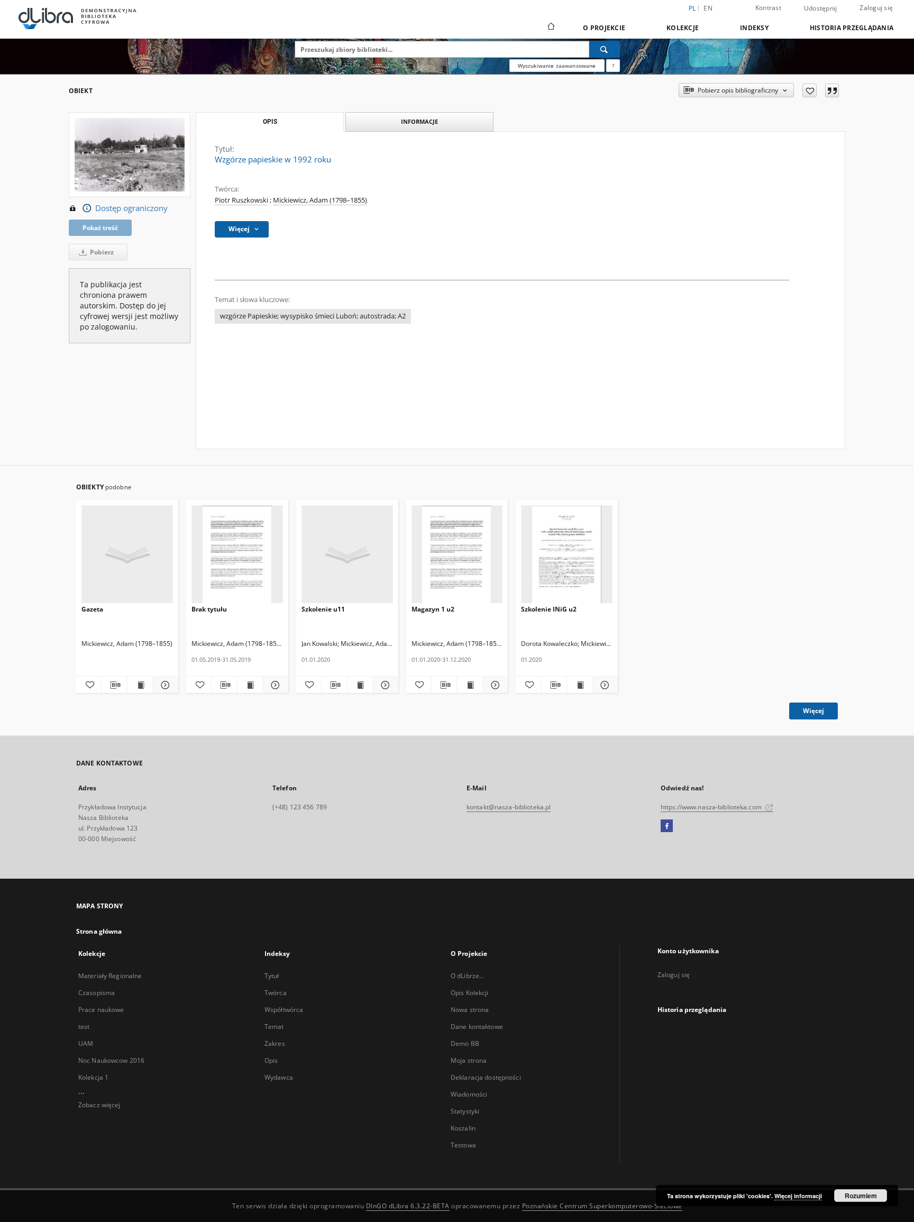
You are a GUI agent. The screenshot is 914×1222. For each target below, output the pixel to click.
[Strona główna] (550, 27)
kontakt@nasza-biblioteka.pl (509, 806)
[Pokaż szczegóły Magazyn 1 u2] (493, 685)
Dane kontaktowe (477, 1026)
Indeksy (754, 27)
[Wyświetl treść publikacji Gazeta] (139, 685)
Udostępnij (820, 8)
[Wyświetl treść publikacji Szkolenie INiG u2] (579, 685)
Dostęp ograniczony (131, 208)
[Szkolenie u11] (347, 555)
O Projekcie (604, 27)
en (707, 8)
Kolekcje (682, 27)
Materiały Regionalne (110, 975)
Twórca (275, 992)
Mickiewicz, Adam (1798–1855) (320, 200)
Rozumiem (861, 1195)
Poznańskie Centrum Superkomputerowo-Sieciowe (602, 1205)
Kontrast (768, 7)
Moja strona (469, 1060)
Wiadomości (469, 1094)
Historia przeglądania (851, 27)
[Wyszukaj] (604, 49)
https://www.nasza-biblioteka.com (712, 806)
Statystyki (465, 1111)
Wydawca (278, 1077)
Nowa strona (470, 1009)
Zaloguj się (876, 7)
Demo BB (465, 1043)
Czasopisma (96, 992)
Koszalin (463, 1128)
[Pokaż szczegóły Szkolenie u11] (383, 685)
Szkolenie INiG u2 (549, 609)
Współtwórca (283, 1009)
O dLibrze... (467, 975)
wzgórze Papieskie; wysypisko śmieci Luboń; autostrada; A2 (313, 316)
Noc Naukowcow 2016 (111, 1060)
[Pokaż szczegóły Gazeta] (163, 685)
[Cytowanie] (832, 90)
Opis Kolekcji (470, 992)
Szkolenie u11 (323, 609)
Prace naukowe (101, 1009)
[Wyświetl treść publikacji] (249, 685)
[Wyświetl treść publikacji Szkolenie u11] (360, 685)
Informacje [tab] (419, 121)
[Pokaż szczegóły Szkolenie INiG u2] (603, 685)
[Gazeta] (127, 555)
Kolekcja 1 (93, 1077)
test (83, 1026)
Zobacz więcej (99, 1104)
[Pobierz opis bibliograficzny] (114, 685)
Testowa (463, 1145)
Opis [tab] (270, 121)
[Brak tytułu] (237, 555)
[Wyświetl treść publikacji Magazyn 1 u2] (469, 685)
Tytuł (271, 975)
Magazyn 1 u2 (433, 609)
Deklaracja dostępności (486, 1077)
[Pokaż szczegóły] (273, 685)
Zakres (274, 1043)
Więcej (813, 710)
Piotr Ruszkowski (241, 200)
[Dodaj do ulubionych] (809, 90)
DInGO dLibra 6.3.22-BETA (408, 1205)
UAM (85, 1043)
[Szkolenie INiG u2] (567, 555)
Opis (271, 1060)
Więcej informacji (798, 1196)
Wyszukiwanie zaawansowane (557, 65)
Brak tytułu (209, 609)
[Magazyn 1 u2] (457, 555)
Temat (274, 1026)
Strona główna (99, 931)
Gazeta (92, 609)
